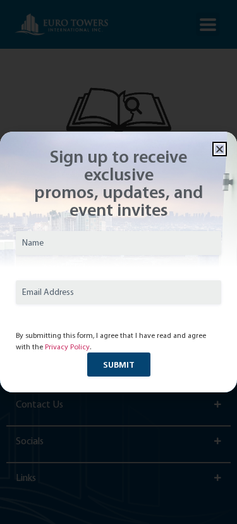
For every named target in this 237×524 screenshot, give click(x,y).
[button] (219, 149)
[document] (118, 262)
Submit (119, 364)
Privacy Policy (67, 346)
